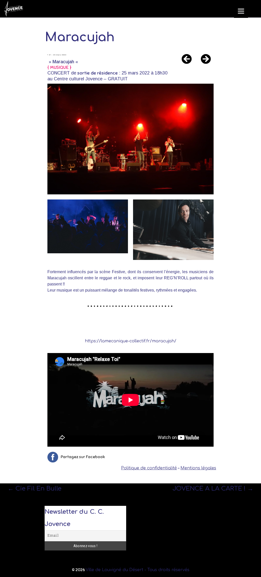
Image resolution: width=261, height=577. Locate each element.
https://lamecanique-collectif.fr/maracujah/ (130, 341)
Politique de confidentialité (149, 468)
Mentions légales (198, 468)
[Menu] (241, 11)
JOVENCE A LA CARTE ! (213, 488)
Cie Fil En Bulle (34, 488)
